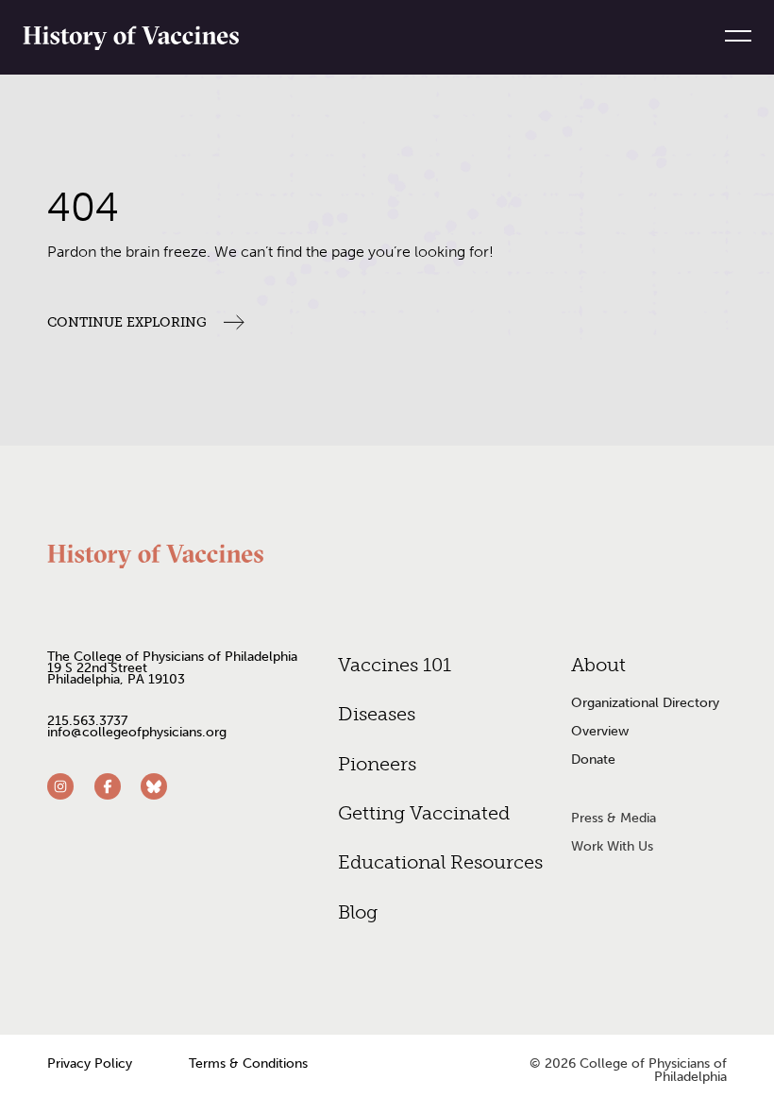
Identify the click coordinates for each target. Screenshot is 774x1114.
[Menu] (730, 36)
